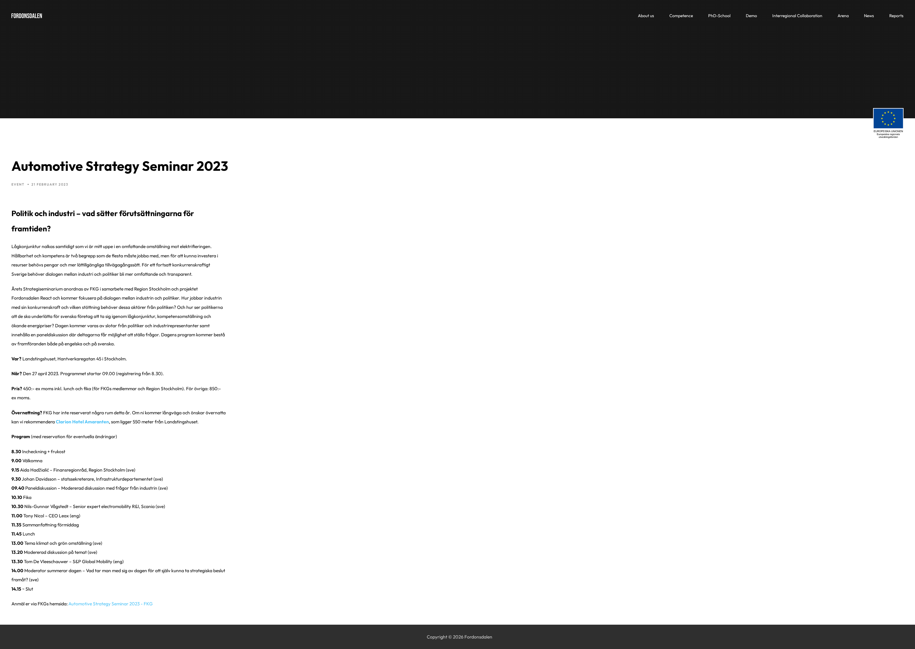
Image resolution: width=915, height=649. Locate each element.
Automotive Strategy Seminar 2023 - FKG (110, 604)
